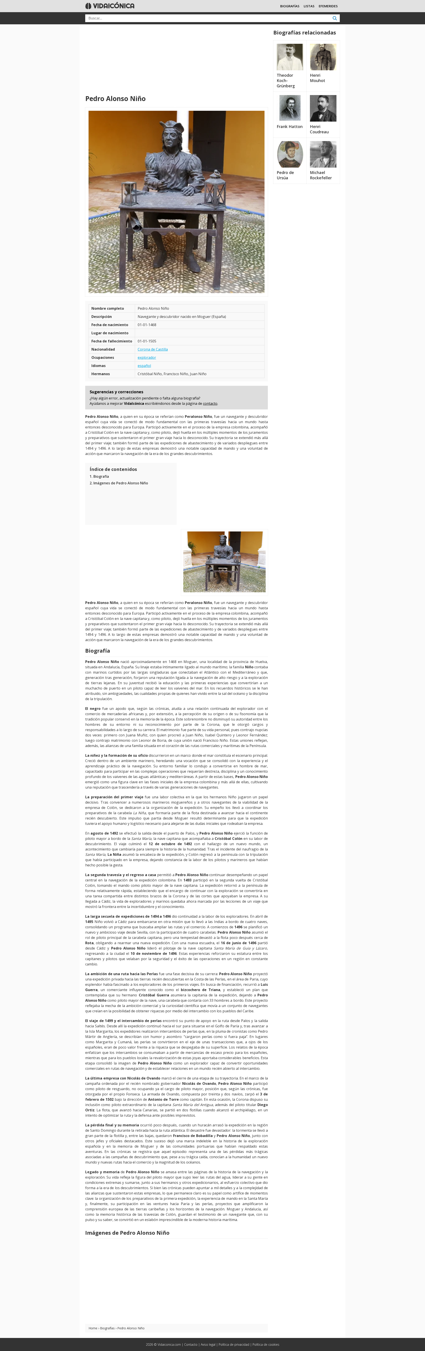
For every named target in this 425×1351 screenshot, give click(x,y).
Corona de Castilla (153, 349)
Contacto (190, 1344)
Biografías (107, 1328)
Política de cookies (266, 1344)
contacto (210, 403)
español (144, 365)
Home (93, 1328)
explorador (147, 357)
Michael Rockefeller (321, 175)
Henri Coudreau (319, 129)
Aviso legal (208, 1344)
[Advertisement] (176, 60)
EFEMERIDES (328, 6)
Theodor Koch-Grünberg (286, 80)
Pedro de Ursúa (285, 175)
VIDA (113, 6)
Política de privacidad (234, 1344)
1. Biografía (99, 476)
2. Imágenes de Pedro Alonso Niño (119, 483)
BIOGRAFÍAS (289, 6)
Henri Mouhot (317, 78)
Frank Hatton (290, 126)
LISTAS (309, 6)
